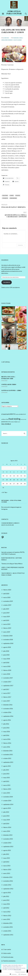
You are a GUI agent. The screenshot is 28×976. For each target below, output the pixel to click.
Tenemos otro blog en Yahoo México (11, 563)
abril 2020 (6, 593)
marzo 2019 (6, 624)
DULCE (24, 414)
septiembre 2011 (8, 935)
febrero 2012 (7, 915)
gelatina (5, 195)
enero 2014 (6, 831)
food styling (14, 418)
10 (3, 476)
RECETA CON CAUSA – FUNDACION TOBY (8, 378)
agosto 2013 (7, 850)
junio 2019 (6, 613)
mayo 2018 (6, 659)
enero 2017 (6, 701)
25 (7, 483)
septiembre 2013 (8, 846)
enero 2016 (6, 747)
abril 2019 (6, 620)
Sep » (6, 492)
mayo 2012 (6, 904)
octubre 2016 (7, 712)
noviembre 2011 (8, 927)
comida (20, 414)
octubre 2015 (7, 758)
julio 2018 (6, 651)
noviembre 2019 (8, 601)
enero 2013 (6, 873)
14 (17, 476)
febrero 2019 (7, 628)
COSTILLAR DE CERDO (8, 384)
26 (10, 483)
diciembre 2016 (7, 705)
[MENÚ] (3, 13)
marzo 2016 (6, 739)
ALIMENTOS (11, 414)
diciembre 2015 (7, 751)
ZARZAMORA (13, 198)
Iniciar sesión (7, 953)
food (7, 419)
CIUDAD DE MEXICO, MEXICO (10, 523)
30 (24, 483)
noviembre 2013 (8, 839)
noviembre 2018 (8, 639)
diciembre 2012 (7, 877)
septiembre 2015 (8, 762)
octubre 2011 (7, 931)
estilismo (3, 419)
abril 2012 (6, 908)
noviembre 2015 (8, 754)
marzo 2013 (6, 866)
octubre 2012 (7, 885)
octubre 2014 (7, 800)
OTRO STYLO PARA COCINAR (14, 12)
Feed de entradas (8, 957)
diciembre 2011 (7, 923)
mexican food (23, 419)
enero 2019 (6, 632)
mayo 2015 (6, 777)
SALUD (18, 421)
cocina (17, 414)
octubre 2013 (7, 843)
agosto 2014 (7, 808)
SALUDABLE (6, 424)
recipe (15, 421)
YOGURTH (5, 198)
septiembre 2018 (8, 643)
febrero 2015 (7, 789)
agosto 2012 (7, 892)
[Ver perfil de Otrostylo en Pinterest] (2, 537)
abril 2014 (6, 823)
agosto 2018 (7, 647)
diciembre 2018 (7, 636)
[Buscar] (24, 13)
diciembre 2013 (7, 835)
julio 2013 (6, 854)
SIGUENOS (4, 260)
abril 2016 (6, 735)
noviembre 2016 (8, 708)
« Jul (2, 492)
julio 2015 (6, 770)
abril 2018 (6, 662)
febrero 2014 (7, 827)
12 (10, 476)
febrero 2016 (7, 743)
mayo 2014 (6, 820)
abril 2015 (6, 781)
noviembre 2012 (8, 881)
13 (14, 476)
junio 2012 (6, 900)
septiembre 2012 (8, 889)
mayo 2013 (6, 858)
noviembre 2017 (8, 678)
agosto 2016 (7, 720)
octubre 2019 (7, 605)
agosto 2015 (7, 766)
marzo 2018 (6, 666)
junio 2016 (6, 728)
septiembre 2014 (8, 804)
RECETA (8, 421)
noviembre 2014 (8, 797)
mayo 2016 (6, 731)
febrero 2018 (7, 670)
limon (11, 195)
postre (18, 195)
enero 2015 (6, 793)
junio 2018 (6, 655)
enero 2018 (6, 674)
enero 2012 (6, 919)
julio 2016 (6, 724)
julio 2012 (6, 896)
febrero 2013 (7, 869)
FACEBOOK (4, 443)
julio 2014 (6, 812)
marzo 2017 (6, 693)
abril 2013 (6, 862)
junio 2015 (6, 774)
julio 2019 (6, 609)
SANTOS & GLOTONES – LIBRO (11, 390)
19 (10, 479)
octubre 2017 (7, 682)
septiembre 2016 (8, 716)
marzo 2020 (6, 597)
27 (14, 483)
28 (17, 483)
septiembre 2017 (8, 685)
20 (14, 479)
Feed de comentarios (9, 961)
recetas (12, 421)
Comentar (20, 245)
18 (7, 479)
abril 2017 (6, 689)
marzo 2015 (6, 785)
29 (21, 483)
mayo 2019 (6, 616)
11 (7, 476)
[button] (8, 310)
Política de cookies (17, 969)
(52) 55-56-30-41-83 (7, 525)
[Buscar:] (14, 433)
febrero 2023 (7, 590)
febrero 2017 (7, 697)
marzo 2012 (6, 912)
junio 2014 (6, 816)
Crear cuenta (7, 949)
